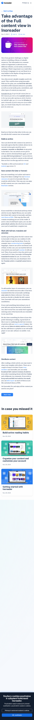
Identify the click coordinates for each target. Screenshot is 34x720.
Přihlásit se (25, 3)
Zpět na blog (8, 11)
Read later (4, 185)
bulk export (11, 380)
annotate (4, 290)
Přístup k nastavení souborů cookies (17, 710)
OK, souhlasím (17, 715)
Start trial (7, 394)
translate (22, 250)
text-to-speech (19, 324)
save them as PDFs (7, 217)
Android (3, 166)
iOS (25, 164)
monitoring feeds (17, 243)
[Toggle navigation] (31, 3)
